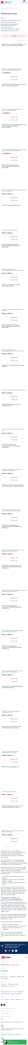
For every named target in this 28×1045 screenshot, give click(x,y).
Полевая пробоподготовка (7, 26)
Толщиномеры (12, 976)
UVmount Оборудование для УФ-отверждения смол (13, 430)
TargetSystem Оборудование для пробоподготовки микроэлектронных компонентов (14, 591)
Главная (2, 8)
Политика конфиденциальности (8, 1008)
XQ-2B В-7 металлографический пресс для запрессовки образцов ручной (12, 110)
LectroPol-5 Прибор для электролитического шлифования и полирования (12, 470)
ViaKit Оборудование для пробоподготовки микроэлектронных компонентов (12, 671)
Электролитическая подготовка (8, 22)
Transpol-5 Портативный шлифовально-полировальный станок (11, 712)
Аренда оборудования (16, 993)
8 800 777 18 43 (8, 1)
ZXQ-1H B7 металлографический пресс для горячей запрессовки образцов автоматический (14, 150)
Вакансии (18, 999)
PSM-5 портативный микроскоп (9, 791)
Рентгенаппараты (5, 978)
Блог (23, 999)
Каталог (7, 8)
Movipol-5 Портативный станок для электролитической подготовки (10, 752)
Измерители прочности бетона (8, 985)
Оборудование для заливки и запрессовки (11, 20)
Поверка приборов (5, 993)
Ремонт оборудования (18, 991)
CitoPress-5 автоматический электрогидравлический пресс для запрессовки (14, 190)
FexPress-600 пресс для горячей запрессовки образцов (12, 310)
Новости (13, 999)
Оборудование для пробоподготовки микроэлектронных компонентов (10, 25)
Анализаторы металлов (13, 984)
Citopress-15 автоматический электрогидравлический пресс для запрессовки (13, 270)
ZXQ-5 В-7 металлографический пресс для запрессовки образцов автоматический (12, 69)
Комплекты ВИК (20, 976)
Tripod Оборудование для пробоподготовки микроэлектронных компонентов (12, 631)
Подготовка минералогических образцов (10, 28)
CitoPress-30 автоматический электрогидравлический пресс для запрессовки (13, 350)
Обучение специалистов (6, 991)
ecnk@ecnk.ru (4, 970)
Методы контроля (14, 8)
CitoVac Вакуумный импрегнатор (9, 230)
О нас (2, 999)
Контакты (7, 999)
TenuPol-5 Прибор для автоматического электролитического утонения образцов (11, 510)
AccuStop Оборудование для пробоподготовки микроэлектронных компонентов (13, 550)
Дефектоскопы (4, 976)
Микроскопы (4, 984)
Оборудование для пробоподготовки (10, 30)
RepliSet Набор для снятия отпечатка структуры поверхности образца (13, 831)
